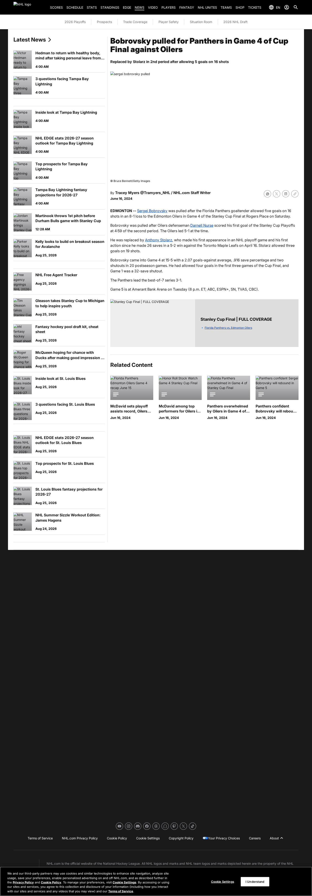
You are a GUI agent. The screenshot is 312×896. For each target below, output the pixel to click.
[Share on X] (276, 193)
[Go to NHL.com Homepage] (29, 7)
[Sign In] (286, 7)
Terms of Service (120, 891)
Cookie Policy (51, 882)
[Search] (296, 7)
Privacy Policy (23, 882)
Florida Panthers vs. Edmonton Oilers (228, 327)
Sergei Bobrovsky (152, 210)
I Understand (255, 881)
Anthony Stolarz (158, 240)
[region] (156, 881)
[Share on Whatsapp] (267, 193)
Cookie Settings (124, 882)
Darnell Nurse (201, 225)
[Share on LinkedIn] (285, 193)
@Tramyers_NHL (155, 192)
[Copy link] (295, 193)
